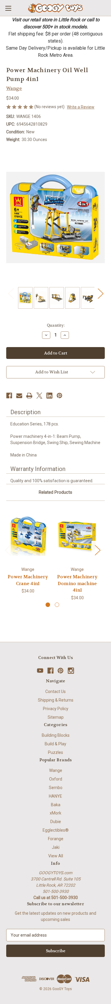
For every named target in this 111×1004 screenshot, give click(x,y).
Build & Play (55, 743)
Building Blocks (56, 735)
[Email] (19, 395)
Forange (55, 838)
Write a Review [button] (80, 107)
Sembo (55, 787)
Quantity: (56, 325)
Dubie (55, 821)
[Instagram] (71, 671)
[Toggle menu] (8, 8)
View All (55, 856)
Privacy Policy (55, 708)
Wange (55, 770)
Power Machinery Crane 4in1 (28, 580)
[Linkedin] (49, 395)
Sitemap (56, 717)
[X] (39, 395)
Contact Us (55, 691)
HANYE (55, 796)
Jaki (55, 847)
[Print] (29, 395)
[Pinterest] (59, 395)
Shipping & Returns (55, 700)
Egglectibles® (56, 830)
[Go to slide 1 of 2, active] (48, 605)
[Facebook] (9, 395)
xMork (55, 813)
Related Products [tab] (55, 492)
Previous (11, 293)
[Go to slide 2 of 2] (57, 605)
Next (100, 293)
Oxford (55, 779)
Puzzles (55, 752)
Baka (55, 804)
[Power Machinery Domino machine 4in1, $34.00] (77, 535)
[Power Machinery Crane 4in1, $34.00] (28, 535)
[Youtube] (40, 671)
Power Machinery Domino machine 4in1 (77, 583)
